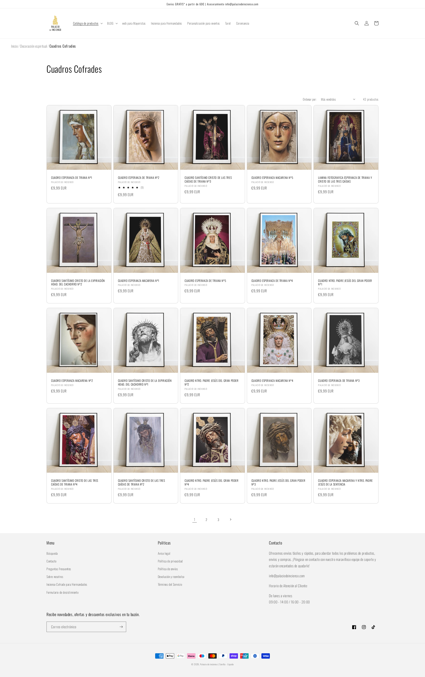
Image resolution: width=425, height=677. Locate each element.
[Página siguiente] (230, 519)
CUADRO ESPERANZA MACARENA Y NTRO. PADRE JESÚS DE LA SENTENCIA (345, 482)
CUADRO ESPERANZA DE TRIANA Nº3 (338, 380)
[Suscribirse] (121, 627)
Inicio (14, 46)
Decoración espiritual (33, 46)
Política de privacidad (170, 561)
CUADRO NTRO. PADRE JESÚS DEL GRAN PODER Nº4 (211, 482)
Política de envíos (168, 568)
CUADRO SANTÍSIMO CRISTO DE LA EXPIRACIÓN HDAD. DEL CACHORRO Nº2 (78, 282)
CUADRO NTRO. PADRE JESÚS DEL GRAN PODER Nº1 (345, 282)
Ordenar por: (310, 99)
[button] (87, 23)
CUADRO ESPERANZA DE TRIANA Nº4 (272, 281)
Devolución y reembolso (171, 576)
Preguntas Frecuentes (58, 568)
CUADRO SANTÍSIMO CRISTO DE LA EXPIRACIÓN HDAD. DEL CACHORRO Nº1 (145, 382)
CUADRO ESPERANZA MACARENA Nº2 (72, 380)
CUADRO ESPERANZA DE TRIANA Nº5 (205, 281)
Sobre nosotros (54, 576)
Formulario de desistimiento (62, 592)
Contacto (51, 561)
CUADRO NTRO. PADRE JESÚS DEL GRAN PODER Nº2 (211, 382)
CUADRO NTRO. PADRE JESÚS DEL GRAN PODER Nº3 (278, 482)
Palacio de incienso (208, 664)
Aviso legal (164, 553)
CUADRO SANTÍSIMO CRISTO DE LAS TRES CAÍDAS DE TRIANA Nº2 (141, 482)
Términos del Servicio (170, 584)
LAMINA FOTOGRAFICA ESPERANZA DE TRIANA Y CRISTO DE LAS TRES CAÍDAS (345, 179)
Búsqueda (52, 553)
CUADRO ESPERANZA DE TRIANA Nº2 (138, 177)
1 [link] (194, 519)
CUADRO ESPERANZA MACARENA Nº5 (272, 177)
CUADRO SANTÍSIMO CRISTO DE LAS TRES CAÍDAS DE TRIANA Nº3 (208, 179)
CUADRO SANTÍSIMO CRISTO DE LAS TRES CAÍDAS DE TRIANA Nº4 (74, 482)
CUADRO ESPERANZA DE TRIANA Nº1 (71, 177)
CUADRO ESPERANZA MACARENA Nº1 (138, 281)
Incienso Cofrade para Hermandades (66, 584)
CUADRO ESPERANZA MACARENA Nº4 (272, 380)
